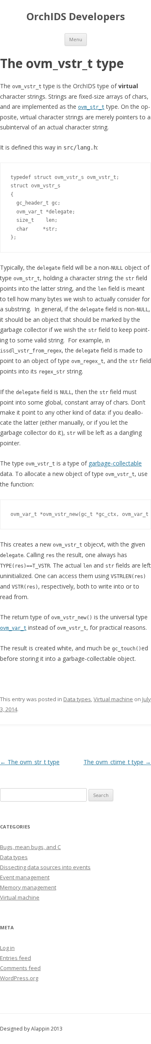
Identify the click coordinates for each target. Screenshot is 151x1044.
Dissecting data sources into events (45, 867)
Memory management (28, 887)
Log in (7, 948)
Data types (77, 699)
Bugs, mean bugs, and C (30, 847)
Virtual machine (113, 699)
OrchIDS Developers (75, 16)
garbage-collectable (115, 463)
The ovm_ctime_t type (117, 762)
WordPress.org (19, 978)
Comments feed (20, 968)
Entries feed (15, 958)
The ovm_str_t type (30, 762)
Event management (24, 877)
